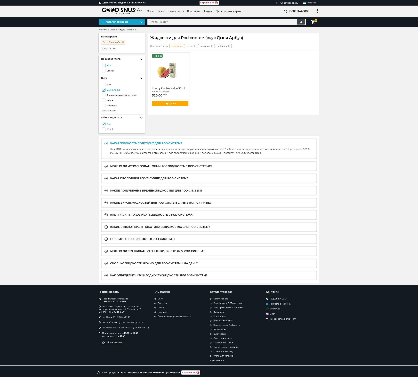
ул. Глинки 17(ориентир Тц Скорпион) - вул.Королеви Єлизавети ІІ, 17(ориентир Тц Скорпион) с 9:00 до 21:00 (120, 309)
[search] (301, 22)
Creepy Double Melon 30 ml (168, 90)
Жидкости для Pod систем (226, 325)
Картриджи (219, 312)
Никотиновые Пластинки (226, 347)
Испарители (219, 316)
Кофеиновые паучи (223, 342)
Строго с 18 (207, 2)
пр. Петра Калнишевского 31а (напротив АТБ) (126, 327)
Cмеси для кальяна (223, 338)
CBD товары (219, 334)
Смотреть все (108, 110)
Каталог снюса (220, 299)
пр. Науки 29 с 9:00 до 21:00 (116, 317)
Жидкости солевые (223, 320)
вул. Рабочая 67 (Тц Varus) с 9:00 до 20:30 (123, 322)
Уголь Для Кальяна (223, 356)
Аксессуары (219, 329)
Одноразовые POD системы (227, 303)
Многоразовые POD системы (228, 307)
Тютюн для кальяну (223, 351)
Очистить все (108, 48)
